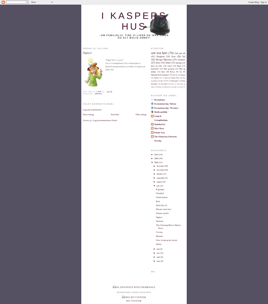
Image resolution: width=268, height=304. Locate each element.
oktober (160, 173)
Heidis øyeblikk (160, 112)
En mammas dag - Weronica (166, 107)
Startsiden (115, 114)
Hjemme (159, 236)
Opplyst (159, 217)
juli (158, 185)
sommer (181, 59)
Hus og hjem (169, 68)
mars (159, 261)
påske (175, 87)
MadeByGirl (159, 124)
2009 (156, 158)
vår (180, 71)
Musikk (154, 74)
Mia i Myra (159, 128)
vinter (169, 65)
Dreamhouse (159, 99)
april (159, 257)
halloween (167, 87)
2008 (156, 162)
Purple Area (159, 132)
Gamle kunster (162, 197)
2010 (156, 154)
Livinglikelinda (161, 120)
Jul (183, 56)
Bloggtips (174, 81)
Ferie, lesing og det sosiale (166, 240)
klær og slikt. (156, 65)
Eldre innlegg (141, 114)
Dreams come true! (163, 209)
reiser (181, 87)
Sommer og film (162, 213)
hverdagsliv (164, 74)
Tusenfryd (160, 193)
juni (158, 249)
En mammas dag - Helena (165, 103)
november (161, 169)
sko (161, 81)
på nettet (164, 84)
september (161, 177)
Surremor (159, 221)
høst (163, 71)
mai (158, 253)
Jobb (172, 84)
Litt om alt (180, 53)
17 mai (165, 78)
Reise (172, 71)
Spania (182, 75)
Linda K (157, 116)
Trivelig (157, 140)
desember (161, 166)
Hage (179, 65)
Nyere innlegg (88, 114)
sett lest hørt (159, 53)
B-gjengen (160, 189)
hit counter (134, 300)
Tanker (156, 78)
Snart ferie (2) (161, 205)
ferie (158, 62)
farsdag (158, 87)
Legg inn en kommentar (92, 109)
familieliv (155, 68)
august (159, 181)
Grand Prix (175, 78)
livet (174, 56)
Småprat (98, 94)
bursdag (179, 62)
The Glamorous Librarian (165, 136)
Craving (159, 232)
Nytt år (174, 75)
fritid (167, 62)
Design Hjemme (164, 59)
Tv (167, 81)
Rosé (158, 201)
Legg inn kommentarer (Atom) (105, 120)
